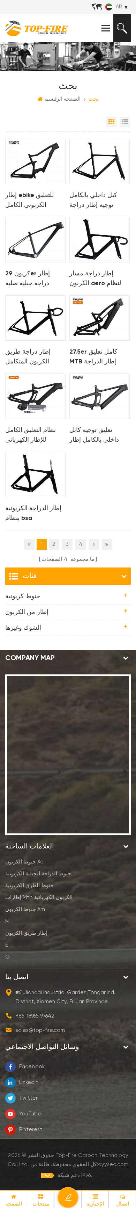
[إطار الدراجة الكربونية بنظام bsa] (35, 474)
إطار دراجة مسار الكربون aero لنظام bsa (95, 279)
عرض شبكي (111, 122)
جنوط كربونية (22, 596)
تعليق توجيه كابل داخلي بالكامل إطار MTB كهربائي (94, 436)
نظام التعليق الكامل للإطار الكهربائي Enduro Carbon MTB (34, 436)
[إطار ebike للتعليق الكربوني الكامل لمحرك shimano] (35, 161)
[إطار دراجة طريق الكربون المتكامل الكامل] (35, 318)
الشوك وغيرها (23, 628)
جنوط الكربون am (25, 909)
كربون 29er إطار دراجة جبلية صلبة (27, 278)
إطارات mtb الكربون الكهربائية (39, 897)
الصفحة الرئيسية (62, 99)
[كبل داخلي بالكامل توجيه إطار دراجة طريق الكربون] (99, 161)
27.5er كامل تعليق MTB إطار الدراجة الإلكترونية (93, 358)
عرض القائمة (125, 122)
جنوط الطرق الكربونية (29, 885)
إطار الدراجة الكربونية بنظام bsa (33, 513)
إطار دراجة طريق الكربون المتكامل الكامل (28, 358)
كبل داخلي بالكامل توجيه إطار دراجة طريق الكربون (93, 201)
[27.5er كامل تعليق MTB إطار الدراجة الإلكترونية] (99, 318)
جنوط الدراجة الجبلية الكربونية (38, 873)
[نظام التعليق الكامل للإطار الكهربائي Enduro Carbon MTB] (35, 396)
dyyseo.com (113, 1164)
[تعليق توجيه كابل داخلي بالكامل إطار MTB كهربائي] (99, 396)
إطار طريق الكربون (26, 933)
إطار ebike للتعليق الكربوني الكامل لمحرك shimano (29, 201)
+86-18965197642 (35, 1016)
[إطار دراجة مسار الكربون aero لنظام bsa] (99, 239)
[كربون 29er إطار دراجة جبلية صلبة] (35, 239)
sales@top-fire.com (40, 1030)
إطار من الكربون (26, 612)
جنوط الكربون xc (24, 862)
